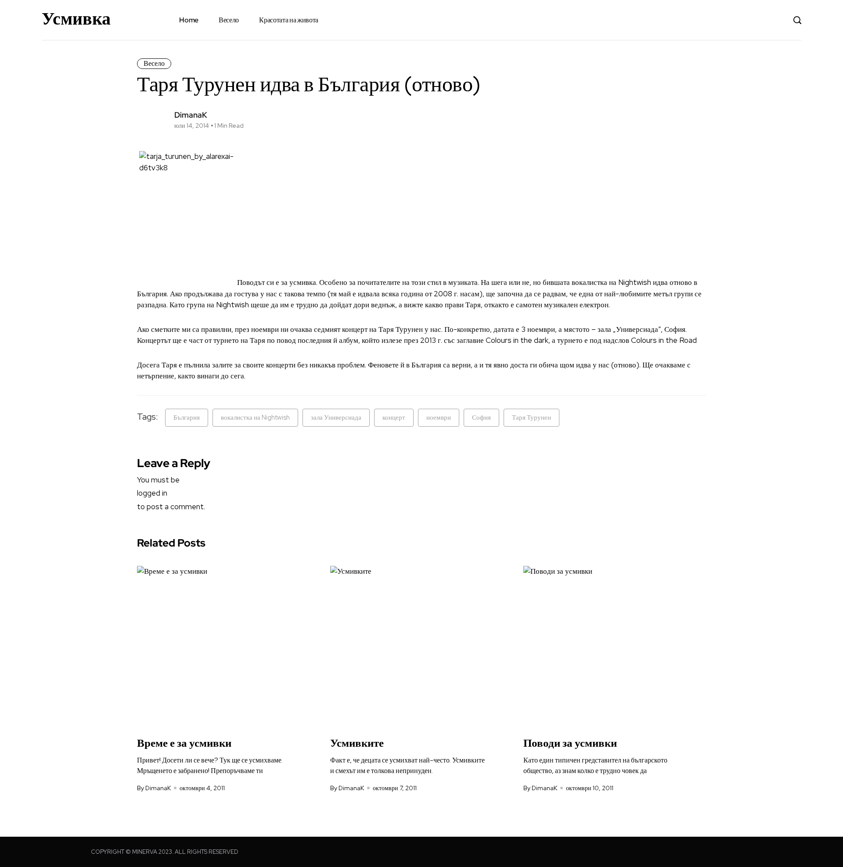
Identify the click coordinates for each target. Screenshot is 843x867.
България (186, 417)
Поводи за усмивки (570, 743)
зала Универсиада (336, 417)
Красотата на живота (288, 20)
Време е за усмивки (184, 743)
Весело (229, 20)
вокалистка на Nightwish (255, 417)
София (481, 417)
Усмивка (76, 18)
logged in (152, 493)
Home (188, 20)
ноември (438, 417)
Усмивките (357, 743)
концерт (393, 417)
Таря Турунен (531, 417)
